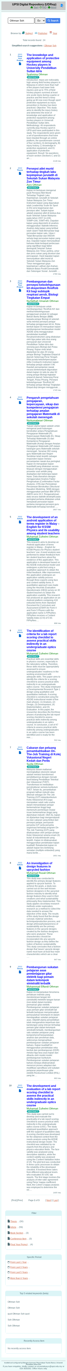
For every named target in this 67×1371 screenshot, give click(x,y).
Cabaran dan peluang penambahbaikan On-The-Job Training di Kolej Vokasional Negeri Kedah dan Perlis (44, 754)
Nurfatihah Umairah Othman (43, 300)
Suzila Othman (35, 763)
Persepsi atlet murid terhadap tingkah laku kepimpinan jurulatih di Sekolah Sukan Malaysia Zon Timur (43, 175)
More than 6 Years (19, 1278)
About (53, 7)
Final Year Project (19, 1244)
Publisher (42, 33)
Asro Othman (34, 184)
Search (54, 20)
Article (13, 1227)
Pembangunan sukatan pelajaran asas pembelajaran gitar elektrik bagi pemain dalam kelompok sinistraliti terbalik (42, 975)
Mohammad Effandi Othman (43, 986)
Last (56, 1200)
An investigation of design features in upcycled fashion (39, 866)
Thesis (13, 1221)
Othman (48, 45)
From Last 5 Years (19, 1272)
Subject (29, 33)
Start (36, 7)
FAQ (44, 7)
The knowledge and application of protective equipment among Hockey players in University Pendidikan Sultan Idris (43, 63)
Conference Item (18, 1238)
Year (55, 33)
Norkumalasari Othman (40, 420)
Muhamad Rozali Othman (41, 872)
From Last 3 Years (19, 1267)
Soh (54, 45)
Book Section (16, 1233)
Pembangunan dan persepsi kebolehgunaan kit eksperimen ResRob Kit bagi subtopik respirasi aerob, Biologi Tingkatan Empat (43, 289)
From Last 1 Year (18, 1262)
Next (48, 1200)
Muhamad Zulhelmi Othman (42, 536)
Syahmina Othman (37, 74)
